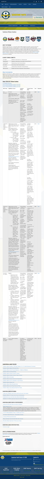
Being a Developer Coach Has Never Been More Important (13, 418)
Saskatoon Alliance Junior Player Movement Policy (11, 385)
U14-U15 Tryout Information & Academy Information (11, 85)
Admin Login (22, 477)
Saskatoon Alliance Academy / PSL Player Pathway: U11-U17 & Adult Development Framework (19, 366)
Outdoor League (32, 25)
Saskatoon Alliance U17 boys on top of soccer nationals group (13, 395)
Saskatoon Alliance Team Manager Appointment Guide (12, 387)
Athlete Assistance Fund (7, 406)
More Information (6, 471)
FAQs (9, 7)
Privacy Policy (28, 475)
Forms (21, 25)
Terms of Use (22, 475)
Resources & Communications (13, 25)
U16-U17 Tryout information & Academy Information (11, 86)
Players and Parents (13, 4)
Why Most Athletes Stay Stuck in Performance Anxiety (12, 420)
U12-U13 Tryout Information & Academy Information (11, 84)
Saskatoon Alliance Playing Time (8, 382)
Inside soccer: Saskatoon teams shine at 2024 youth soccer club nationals (15, 393)
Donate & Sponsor (4, 7)
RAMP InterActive (17, 475)
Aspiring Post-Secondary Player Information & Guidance (12, 404)
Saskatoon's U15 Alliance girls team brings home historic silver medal (15, 398)
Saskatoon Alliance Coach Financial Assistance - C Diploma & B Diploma (15, 369)
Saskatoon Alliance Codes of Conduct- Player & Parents (12, 375)
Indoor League (26, 25)
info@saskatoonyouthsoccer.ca (13, 156)
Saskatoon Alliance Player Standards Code (10, 384)
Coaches (20, 4)
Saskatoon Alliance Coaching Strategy (9, 371)
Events (29, 4)
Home (2, 4)
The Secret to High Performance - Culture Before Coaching (13, 414)
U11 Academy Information (7, 83)
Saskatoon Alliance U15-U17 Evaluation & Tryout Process (13, 380)
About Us (6, 4)
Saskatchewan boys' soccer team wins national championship (13, 396)
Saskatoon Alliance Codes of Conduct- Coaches (11, 373)
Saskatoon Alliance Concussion (8, 377)
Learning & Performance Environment (9, 416)
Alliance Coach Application (7, 72)
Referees (25, 4)
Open (39, 91)
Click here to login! (6, 426)
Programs (34, 4)
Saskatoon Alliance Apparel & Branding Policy (11, 368)
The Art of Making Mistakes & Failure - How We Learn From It (13, 412)
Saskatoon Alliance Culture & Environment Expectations (12, 378)
